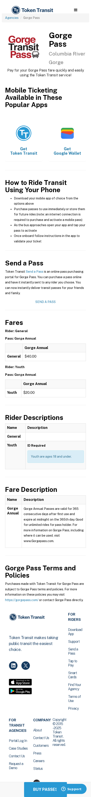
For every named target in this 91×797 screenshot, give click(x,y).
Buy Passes (45, 789)
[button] (75, 10)
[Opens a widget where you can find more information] (71, 789)
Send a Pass (34, 271)
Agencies (12, 18)
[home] (32, 10)
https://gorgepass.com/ (21, 600)
